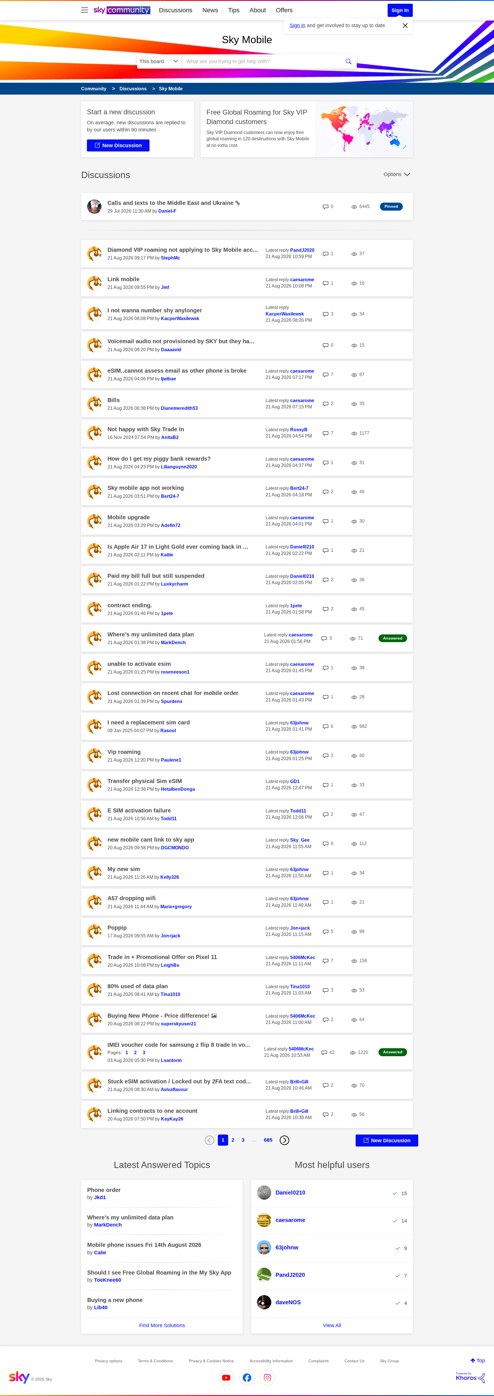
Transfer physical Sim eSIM (144, 781)
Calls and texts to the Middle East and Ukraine (171, 203)
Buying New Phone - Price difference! (159, 1015)
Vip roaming (124, 752)
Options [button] (392, 174)
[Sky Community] (122, 10)
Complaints (318, 1361)
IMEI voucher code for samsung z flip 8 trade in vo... (178, 1045)
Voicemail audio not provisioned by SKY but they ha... (180, 341)
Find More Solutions (162, 1325)
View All (332, 1325)
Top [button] (481, 1360)
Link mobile (123, 279)
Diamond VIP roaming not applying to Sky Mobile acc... (182, 250)
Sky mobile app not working (145, 488)
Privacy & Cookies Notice (211, 1361)
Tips (234, 10)
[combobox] (260, 61)
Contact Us (354, 1361)
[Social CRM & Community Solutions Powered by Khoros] (470, 1377)
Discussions (175, 10)
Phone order (104, 1190)
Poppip (117, 927)
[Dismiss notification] (405, 25)
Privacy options (108, 1361)
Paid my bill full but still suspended (155, 576)
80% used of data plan (137, 986)
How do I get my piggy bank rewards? (159, 459)
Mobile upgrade (128, 517)
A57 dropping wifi (131, 898)
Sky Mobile (247, 39)
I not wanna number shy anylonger (154, 310)
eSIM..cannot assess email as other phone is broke (176, 371)
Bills (113, 400)
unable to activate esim (139, 664)
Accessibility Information (271, 1361)
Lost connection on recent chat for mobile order (172, 693)
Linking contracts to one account (152, 1111)
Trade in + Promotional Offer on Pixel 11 (162, 957)
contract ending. (129, 605)
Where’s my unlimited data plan (150, 634)
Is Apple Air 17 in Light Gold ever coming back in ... (177, 547)
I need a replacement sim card (148, 722)
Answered (393, 638)
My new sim (123, 869)
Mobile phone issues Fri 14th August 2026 (144, 1245)
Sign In (400, 10)
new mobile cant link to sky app (150, 839)
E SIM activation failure (139, 810)
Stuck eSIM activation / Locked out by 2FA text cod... (179, 1081)
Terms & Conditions (155, 1361)
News (210, 10)
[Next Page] (284, 1140)
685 (268, 1140)
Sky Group (389, 1361)
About (258, 10)
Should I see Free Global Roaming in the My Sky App (159, 1272)
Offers (284, 10)
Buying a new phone (115, 1300)
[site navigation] (84, 10)
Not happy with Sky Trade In (145, 429)
